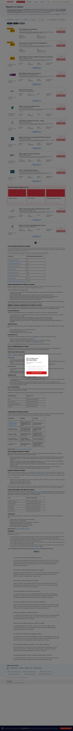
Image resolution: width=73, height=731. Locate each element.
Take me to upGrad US (36, 372)
